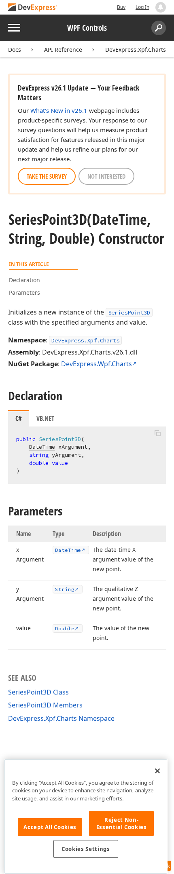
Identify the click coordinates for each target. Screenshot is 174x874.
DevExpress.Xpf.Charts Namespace (61, 718)
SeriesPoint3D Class (38, 692)
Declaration (24, 280)
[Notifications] (160, 7)
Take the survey (47, 176)
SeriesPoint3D (129, 312)
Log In (142, 7)
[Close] (157, 771)
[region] (86, 816)
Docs (14, 49)
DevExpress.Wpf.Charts (96, 363)
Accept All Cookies (49, 827)
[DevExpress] (32, 8)
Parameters (24, 292)
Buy (121, 7)
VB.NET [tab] (45, 418)
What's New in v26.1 (58, 110)
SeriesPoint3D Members (45, 705)
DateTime (42, 446)
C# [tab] (18, 418)
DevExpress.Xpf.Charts (135, 49)
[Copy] (157, 433)
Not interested (106, 176)
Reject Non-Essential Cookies (121, 823)
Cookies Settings (86, 849)
